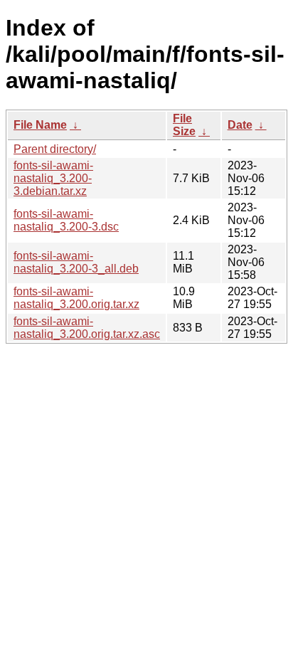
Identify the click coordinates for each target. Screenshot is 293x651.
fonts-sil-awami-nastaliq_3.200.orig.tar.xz (76, 297)
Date (240, 125)
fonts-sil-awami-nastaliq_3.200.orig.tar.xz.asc (87, 327)
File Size (184, 124)
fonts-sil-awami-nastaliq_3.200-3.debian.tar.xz (53, 178)
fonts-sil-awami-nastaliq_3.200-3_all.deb (76, 262)
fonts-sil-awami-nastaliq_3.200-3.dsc (66, 220)
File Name (40, 125)
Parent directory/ (55, 149)
